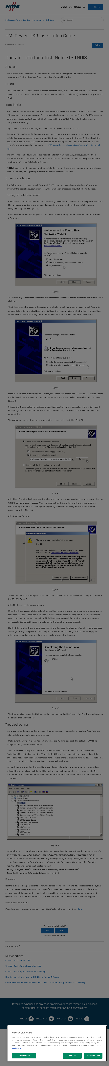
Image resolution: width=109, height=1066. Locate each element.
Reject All (72, 1055)
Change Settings (24, 1055)
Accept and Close (93, 1055)
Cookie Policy (17, 1048)
